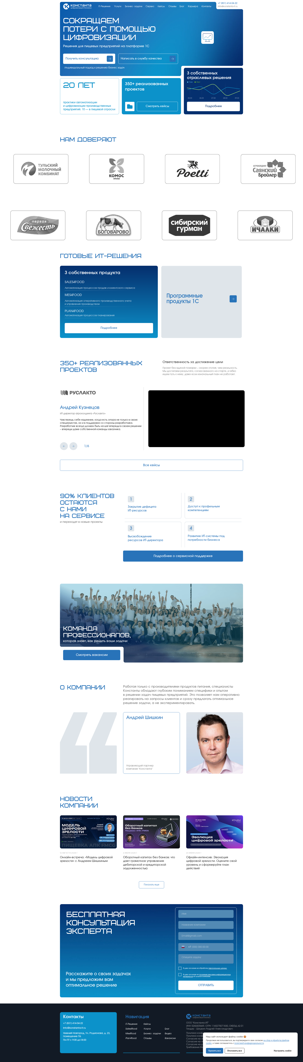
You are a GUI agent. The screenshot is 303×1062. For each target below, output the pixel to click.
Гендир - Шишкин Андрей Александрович (209, 1029)
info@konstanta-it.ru (74, 1028)
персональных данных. (217, 968)
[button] (89, 59)
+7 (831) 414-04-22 (73, 1023)
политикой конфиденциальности (249, 1043)
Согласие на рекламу (198, 1044)
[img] (77, 6)
